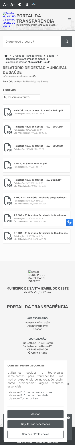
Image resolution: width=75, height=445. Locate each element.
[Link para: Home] (6, 55)
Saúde (50, 55)
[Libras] (27, 4)
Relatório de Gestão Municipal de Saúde (27, 62)
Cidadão (37, 329)
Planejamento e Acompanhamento (25, 58)
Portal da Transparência (35, 18)
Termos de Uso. (29, 398)
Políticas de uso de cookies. (36, 392)
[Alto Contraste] (19, 4)
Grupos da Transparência (27, 55)
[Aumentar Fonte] (5, 4)
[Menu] (69, 20)
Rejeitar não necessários (35, 424)
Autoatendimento (37, 325)
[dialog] (35, 401)
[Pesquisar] (66, 41)
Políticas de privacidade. (34, 395)
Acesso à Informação (37, 322)
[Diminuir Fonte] (12, 4)
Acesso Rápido (37, 318)
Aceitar (35, 414)
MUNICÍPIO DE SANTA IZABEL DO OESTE (36, 25)
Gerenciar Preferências (35, 434)
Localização (38, 338)
